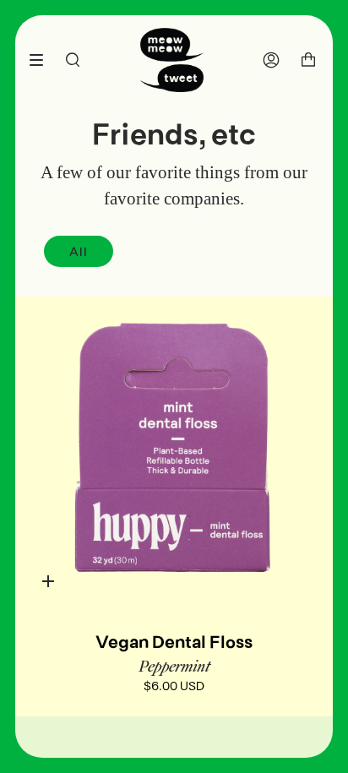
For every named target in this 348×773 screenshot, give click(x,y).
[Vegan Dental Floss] (174, 455)
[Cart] (308, 60)
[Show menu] (42, 60)
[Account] (271, 60)
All (78, 251)
